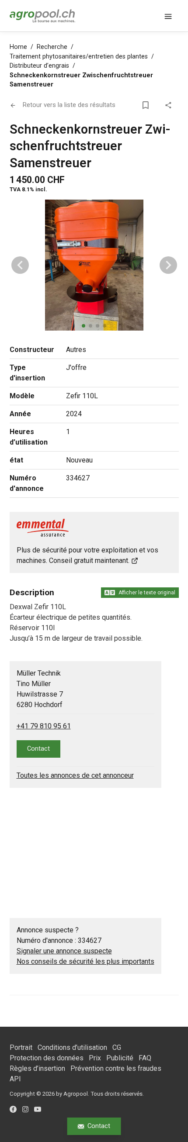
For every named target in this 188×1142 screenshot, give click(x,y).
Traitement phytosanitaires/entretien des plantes (79, 56)
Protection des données (47, 1058)
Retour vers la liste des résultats (69, 105)
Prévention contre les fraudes (115, 1068)
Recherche (52, 47)
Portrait (21, 1047)
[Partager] (170, 105)
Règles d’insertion (37, 1068)
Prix (95, 1058)
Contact (98, 1126)
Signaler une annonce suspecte (64, 951)
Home (18, 47)
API (15, 1079)
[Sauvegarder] (147, 105)
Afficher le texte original (146, 593)
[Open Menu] (168, 15)
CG (116, 1047)
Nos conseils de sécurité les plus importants (85, 961)
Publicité (119, 1058)
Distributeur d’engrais (39, 65)
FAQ (145, 1058)
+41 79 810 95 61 (44, 726)
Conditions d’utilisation (72, 1047)
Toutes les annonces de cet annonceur (75, 775)
